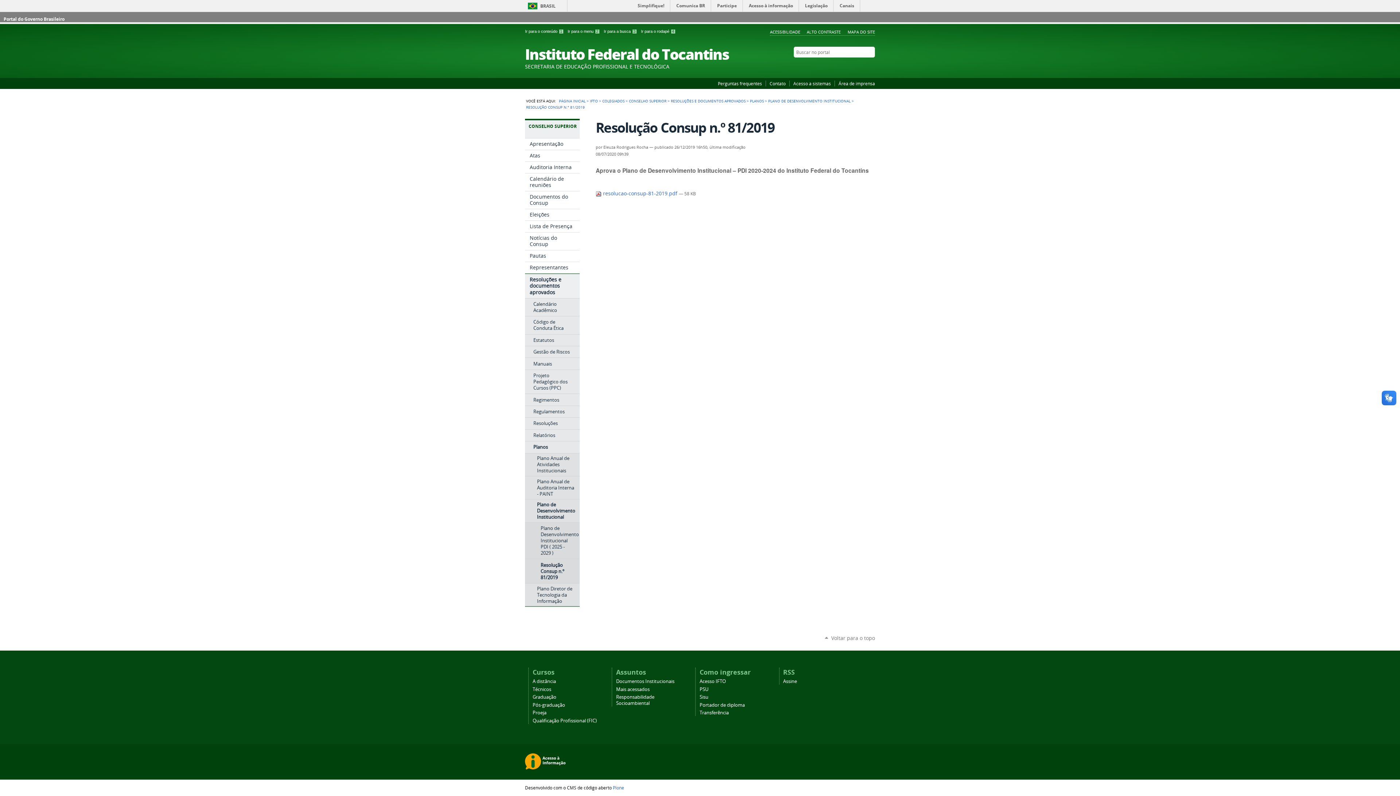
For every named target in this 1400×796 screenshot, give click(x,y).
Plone (618, 788)
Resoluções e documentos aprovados (708, 101)
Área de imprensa (857, 83)
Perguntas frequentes (740, 83)
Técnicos (542, 689)
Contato (778, 83)
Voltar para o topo (853, 638)
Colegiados (613, 101)
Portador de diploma (722, 705)
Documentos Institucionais (645, 681)
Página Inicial (572, 101)
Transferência (714, 713)
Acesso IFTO (713, 681)
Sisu (704, 697)
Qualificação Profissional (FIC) (565, 721)
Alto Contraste (824, 32)
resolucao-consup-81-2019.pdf (640, 193)
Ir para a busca (619, 31)
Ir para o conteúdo (543, 31)
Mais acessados (633, 689)
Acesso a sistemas (812, 83)
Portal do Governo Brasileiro (34, 19)
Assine (790, 681)
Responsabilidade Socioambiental (635, 700)
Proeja (540, 713)
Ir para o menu (583, 31)
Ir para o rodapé (657, 31)
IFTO (594, 101)
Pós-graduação (549, 705)
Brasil (548, 6)
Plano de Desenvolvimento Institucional (809, 101)
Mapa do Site (861, 32)
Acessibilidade (785, 32)
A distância (544, 681)
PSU (704, 689)
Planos (757, 101)
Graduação (544, 697)
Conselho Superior (647, 101)
